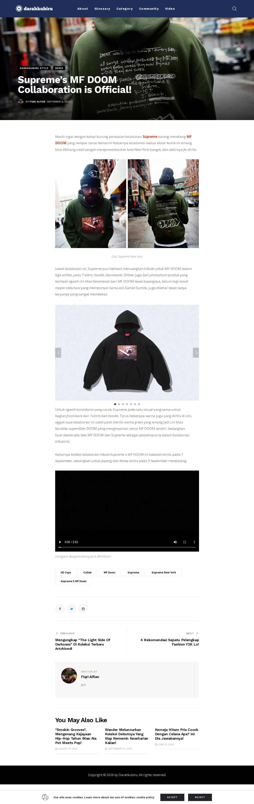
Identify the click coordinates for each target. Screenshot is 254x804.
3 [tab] (123, 404)
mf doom (109, 572)
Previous (58, 353)
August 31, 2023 (68, 748)
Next (196, 353)
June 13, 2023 (166, 744)
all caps (66, 572)
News (59, 68)
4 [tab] (127, 404)
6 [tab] (135, 404)
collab (87, 572)
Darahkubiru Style (34, 68)
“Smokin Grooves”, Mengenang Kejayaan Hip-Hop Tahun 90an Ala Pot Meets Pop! (75, 736)
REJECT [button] (200, 797)
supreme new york (164, 572)
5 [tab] (131, 404)
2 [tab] (119, 404)
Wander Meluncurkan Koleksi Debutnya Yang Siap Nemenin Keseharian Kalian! (126, 736)
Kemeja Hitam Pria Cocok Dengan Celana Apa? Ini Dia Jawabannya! (176, 734)
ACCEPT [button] (172, 797)
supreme (133, 572)
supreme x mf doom (74, 581)
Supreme (150, 136)
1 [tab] (115, 404)
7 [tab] (139, 404)
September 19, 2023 (120, 748)
